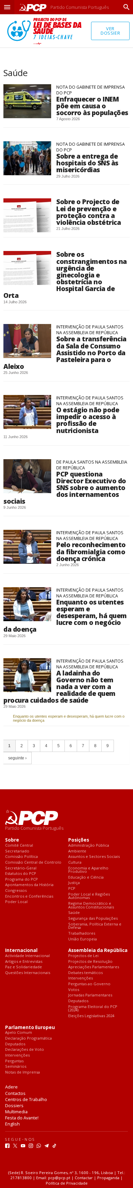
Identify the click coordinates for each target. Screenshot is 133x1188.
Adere (11, 1087)
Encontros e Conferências (29, 896)
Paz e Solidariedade (23, 967)
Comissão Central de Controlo (33, 862)
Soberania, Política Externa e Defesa (94, 926)
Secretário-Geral (20, 868)
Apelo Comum (18, 1032)
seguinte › (17, 758)
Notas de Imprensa (22, 1072)
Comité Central (19, 845)
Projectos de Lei (83, 956)
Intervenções (80, 978)
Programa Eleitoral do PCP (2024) (92, 1008)
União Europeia (82, 939)
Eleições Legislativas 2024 (91, 1016)
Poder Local (16, 902)
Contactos (15, 1093)
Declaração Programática (28, 1038)
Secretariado (17, 851)
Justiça (74, 883)
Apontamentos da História (29, 885)
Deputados (78, 1001)
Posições (78, 840)
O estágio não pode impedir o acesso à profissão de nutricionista (87, 420)
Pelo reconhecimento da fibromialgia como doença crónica (91, 551)
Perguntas (14, 1061)
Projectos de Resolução (90, 962)
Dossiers (14, 1105)
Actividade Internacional (27, 956)
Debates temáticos (85, 973)
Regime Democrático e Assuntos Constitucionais (91, 905)
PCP (71, 888)
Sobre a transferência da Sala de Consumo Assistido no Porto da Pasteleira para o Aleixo (65, 352)
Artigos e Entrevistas (23, 962)
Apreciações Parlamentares (93, 967)
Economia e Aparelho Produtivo (88, 870)
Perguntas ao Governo (89, 984)
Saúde (74, 913)
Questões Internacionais (27, 973)
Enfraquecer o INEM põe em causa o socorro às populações (92, 105)
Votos (73, 990)
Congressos (16, 891)
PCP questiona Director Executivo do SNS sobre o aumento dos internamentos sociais (64, 487)
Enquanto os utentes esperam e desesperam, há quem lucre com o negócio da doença (65, 615)
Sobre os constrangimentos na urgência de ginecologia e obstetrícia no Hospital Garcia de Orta (65, 275)
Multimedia (16, 1112)
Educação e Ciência (86, 877)
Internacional (21, 950)
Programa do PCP (21, 879)
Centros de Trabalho (26, 1099)
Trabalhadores (81, 933)
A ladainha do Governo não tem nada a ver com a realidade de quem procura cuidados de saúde (59, 686)
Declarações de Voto (24, 1049)
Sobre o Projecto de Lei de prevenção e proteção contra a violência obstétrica (88, 212)
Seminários (15, 1066)
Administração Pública (88, 845)
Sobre (12, 840)
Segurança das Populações (93, 918)
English (12, 1124)
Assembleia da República (98, 950)
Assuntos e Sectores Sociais (94, 857)
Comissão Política (21, 857)
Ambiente (77, 851)
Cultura (75, 862)
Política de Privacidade (67, 1183)
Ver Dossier (110, 30)
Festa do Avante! (22, 1118)
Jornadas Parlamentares (90, 995)
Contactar (84, 1177)
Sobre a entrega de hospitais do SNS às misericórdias (87, 162)
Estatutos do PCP (20, 874)
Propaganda (108, 1177)
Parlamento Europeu (30, 1027)
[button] (7, 7)
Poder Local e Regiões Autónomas (89, 896)
